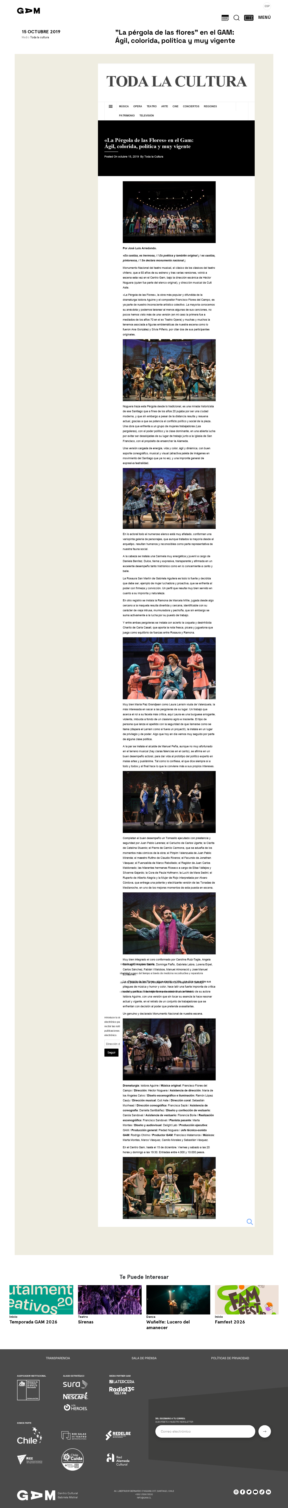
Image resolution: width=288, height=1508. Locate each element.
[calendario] (225, 17)
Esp (267, 6)
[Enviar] (264, 1431)
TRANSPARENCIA (58, 1358)
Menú (264, 17)
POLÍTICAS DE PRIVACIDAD (230, 1358)
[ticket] (249, 17)
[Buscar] (237, 17)
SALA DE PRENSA (144, 1358)
